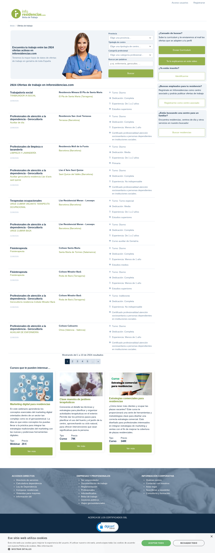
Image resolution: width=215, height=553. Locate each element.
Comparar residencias (27, 490)
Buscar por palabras (117, 59)
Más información (45, 546)
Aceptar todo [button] (156, 543)
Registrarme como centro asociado (181, 103)
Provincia (112, 34)
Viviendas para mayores (28, 493)
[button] (107, 526)
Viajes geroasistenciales (93, 503)
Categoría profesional (118, 51)
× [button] (211, 536)
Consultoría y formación (158, 493)
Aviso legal (151, 486)
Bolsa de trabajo (89, 496)
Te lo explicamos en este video (182, 61)
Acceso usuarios (180, 2)
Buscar (130, 73)
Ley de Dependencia (26, 486)
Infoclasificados (88, 493)
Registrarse (199, 2)
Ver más (32, 451)
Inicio (12, 26)
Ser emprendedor (90, 480)
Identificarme (181, 76)
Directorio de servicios (27, 480)
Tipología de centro (116, 42)
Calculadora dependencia (29, 483)
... (93, 361)
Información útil (23, 496)
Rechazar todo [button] (188, 543)
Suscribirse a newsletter (158, 490)
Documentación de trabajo (94, 483)
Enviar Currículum (182, 50)
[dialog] (107, 543)
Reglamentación (89, 486)
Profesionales (88, 490)
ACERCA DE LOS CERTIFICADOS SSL (107, 517)
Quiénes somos (154, 480)
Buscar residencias (181, 132)
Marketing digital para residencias (30, 404)
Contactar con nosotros (157, 483)
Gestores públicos (90, 500)
